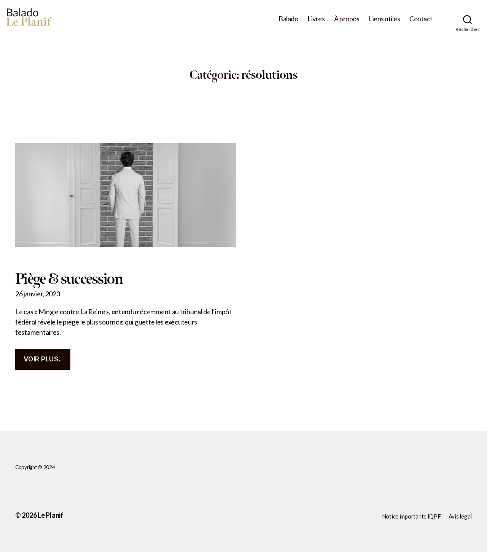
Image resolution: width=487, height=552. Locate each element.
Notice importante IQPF (411, 516)
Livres (316, 19)
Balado (288, 19)
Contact (421, 19)
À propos (346, 19)
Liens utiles (384, 19)
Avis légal (460, 516)
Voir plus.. (43, 359)
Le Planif (51, 515)
